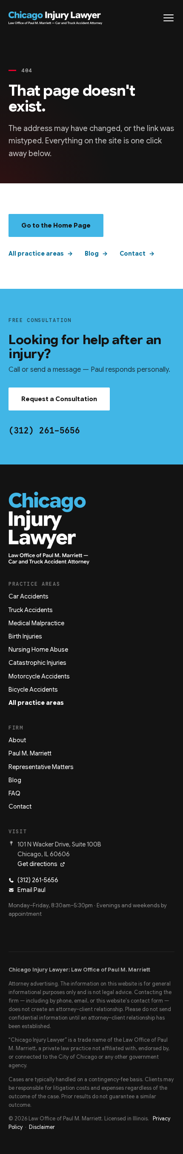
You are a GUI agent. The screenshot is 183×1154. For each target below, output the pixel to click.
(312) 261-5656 (44, 430)
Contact (133, 253)
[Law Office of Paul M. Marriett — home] (55, 18)
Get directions (37, 864)
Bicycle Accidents (33, 689)
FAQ (14, 793)
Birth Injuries (25, 636)
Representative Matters (41, 767)
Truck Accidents (31, 610)
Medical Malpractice (36, 623)
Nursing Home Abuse (38, 649)
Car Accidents (29, 596)
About (17, 740)
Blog (92, 253)
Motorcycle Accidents (39, 676)
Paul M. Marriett (30, 753)
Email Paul (31, 890)
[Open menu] (168, 18)
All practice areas (36, 253)
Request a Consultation (59, 399)
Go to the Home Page (56, 225)
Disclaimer (42, 1127)
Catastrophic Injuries (37, 663)
